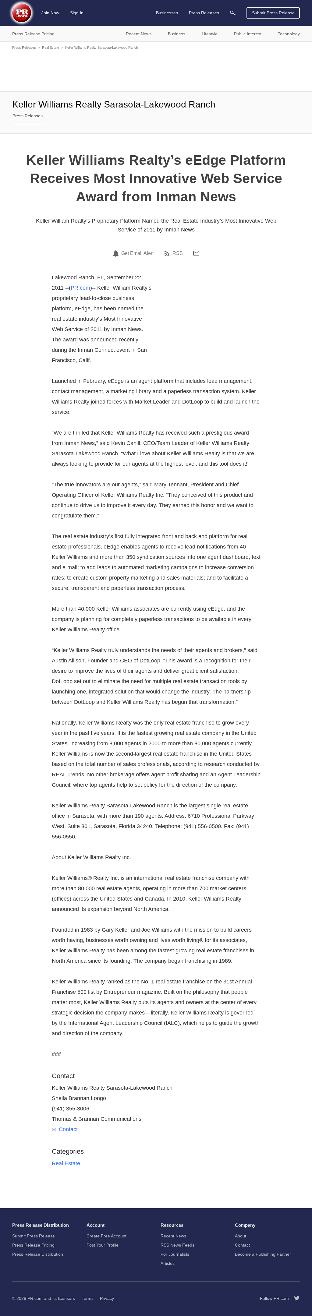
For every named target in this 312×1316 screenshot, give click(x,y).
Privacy (107, 1298)
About (240, 1235)
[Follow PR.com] (294, 1298)
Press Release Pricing (33, 1245)
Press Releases (24, 47)
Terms (88, 1298)
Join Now (50, 12)
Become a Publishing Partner (263, 1254)
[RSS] (167, 253)
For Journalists (175, 1254)
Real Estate (50, 47)
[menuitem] (233, 13)
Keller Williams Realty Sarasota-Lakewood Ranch (101, 47)
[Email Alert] (116, 253)
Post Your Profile (103, 1245)
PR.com (80, 288)
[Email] (196, 253)
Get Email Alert (137, 253)
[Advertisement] (156, 70)
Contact (68, 1129)
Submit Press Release (273, 12)
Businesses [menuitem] (167, 12)
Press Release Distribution (37, 1254)
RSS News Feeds (177, 1245)
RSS (177, 253)
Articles (168, 1263)
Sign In (76, 12)
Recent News (173, 1235)
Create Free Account (106, 1235)
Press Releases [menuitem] (204, 12)
